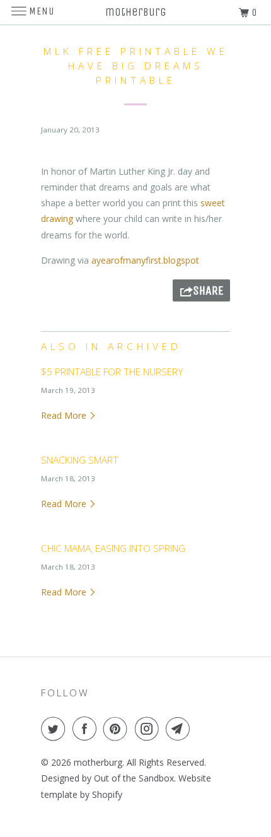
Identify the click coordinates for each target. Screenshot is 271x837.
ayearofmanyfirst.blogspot (144, 260)
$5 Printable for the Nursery (112, 371)
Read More (65, 415)
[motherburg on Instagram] (149, 728)
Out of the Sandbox (134, 778)
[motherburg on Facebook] (86, 728)
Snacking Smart (79, 460)
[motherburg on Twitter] (55, 728)
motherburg (98, 762)
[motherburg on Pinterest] (117, 728)
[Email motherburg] (180, 728)
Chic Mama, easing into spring (113, 548)
